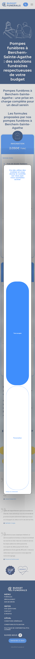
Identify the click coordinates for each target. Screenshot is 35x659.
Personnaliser (17, 438)
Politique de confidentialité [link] (12, 491)
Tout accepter (18, 333)
